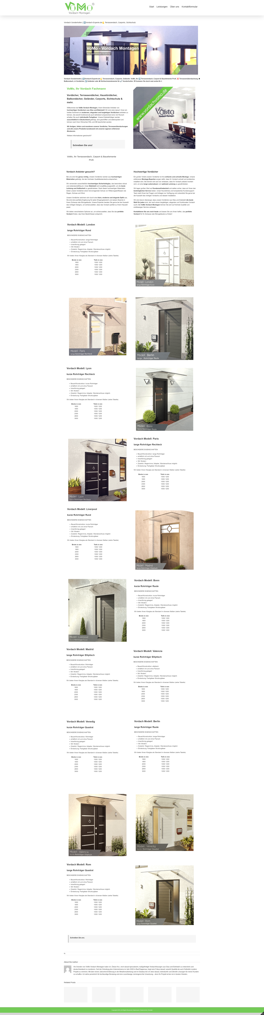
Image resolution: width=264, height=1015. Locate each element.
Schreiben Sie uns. (77, 938)
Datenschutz (143, 1010)
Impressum (136, 1010)
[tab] (91, 158)
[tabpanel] (132, 549)
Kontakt (150, 1010)
